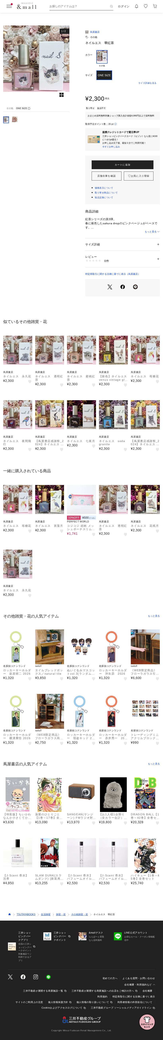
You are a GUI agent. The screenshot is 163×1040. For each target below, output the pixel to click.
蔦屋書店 (95, 32)
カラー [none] (88, 55)
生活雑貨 (45, 914)
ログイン (124, 6)
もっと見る (151, 231)
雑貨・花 (61, 914)
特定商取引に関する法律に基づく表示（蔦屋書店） (112, 274)
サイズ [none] (88, 75)
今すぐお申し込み (111, 146)
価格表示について (104, 188)
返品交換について (104, 197)
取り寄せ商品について (106, 192)
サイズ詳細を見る (147, 83)
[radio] (102, 58)
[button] (36, 65)
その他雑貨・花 (79, 914)
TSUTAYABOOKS (26, 914)
